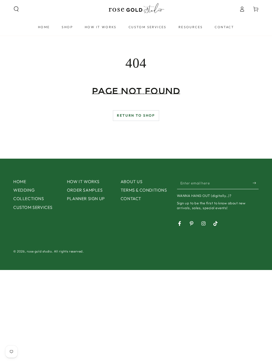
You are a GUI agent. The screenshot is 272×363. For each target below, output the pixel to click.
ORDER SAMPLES (85, 190)
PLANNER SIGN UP (86, 198)
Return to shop (136, 115)
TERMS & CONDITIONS (144, 190)
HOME (19, 181)
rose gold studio (39, 251)
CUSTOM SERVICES (33, 207)
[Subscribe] (256, 183)
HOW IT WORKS (83, 181)
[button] (16, 9)
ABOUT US (132, 181)
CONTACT (131, 198)
